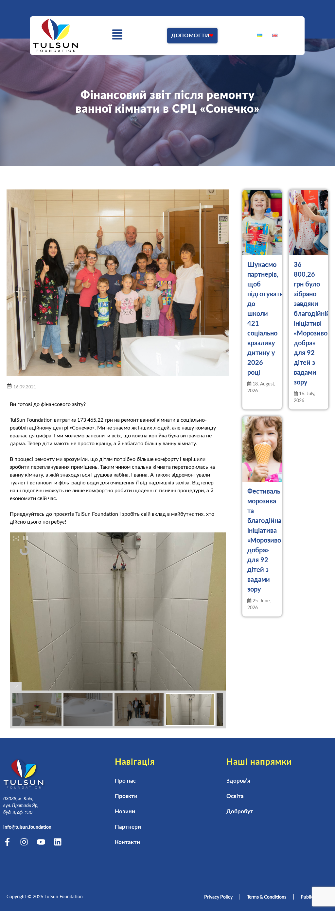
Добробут (239, 811)
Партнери (128, 827)
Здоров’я (238, 781)
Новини (125, 811)
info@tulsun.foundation (27, 827)
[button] (117, 36)
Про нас (125, 781)
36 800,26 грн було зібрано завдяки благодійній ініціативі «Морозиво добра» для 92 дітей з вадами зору (312, 324)
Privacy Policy (218, 897)
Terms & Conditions (266, 897)
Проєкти (126, 796)
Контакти (127, 842)
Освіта (235, 796)
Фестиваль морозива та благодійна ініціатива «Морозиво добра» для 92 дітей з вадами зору (264, 540)
